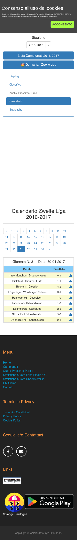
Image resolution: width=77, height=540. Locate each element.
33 (35, 249)
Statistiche (15, 109)
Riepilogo (14, 76)
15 (35, 237)
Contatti (8, 387)
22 (21, 243)
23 (28, 243)
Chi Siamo (9, 383)
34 (42, 249)
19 (64, 237)
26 (49, 243)
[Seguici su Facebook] (8, 451)
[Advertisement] (38, 165)
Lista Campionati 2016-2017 (38, 55)
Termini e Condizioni (16, 412)
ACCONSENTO (62, 24)
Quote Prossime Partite (18, 371)
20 (6, 243)
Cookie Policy (12, 420)
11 (6, 237)
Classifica (15, 84)
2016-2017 (36, 45)
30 (14, 249)
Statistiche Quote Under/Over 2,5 (24, 379)
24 (35, 243)
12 (14, 237)
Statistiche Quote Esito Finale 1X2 (25, 375)
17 (49, 237)
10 (64, 230)
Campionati (10, 366)
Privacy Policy (12, 416)
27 (57, 243)
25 (42, 243)
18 (57, 237)
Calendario (15, 101)
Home (7, 362)
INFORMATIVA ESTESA (62, 14)
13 (21, 237)
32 (28, 249)
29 (6, 249)
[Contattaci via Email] (21, 451)
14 (28, 237)
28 (64, 243)
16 (42, 237)
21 (14, 243)
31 (21, 249)
